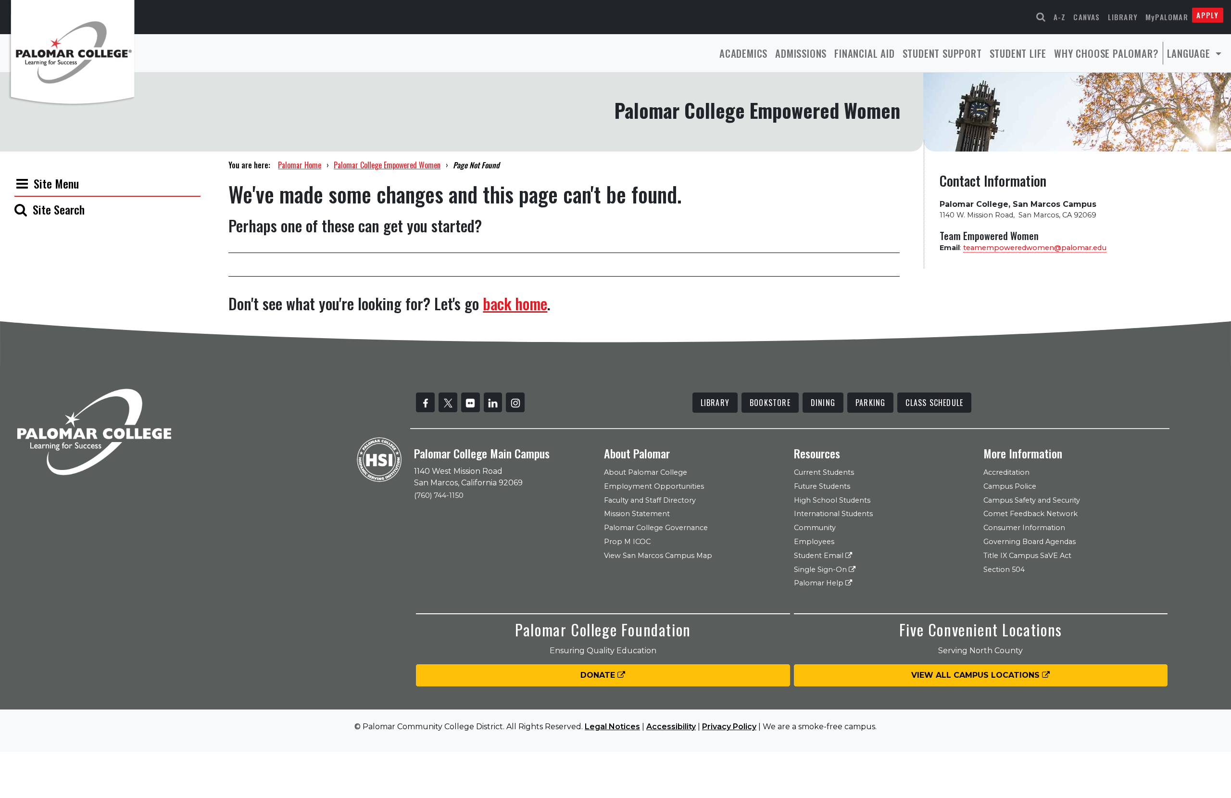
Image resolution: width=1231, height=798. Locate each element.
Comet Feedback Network (1030, 513)
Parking (870, 402)
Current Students (824, 472)
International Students (833, 513)
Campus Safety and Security (1031, 500)
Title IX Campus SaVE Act (1027, 555)
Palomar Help (819, 583)
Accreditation (1006, 472)
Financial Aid (864, 53)
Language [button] (1190, 53)
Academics (743, 53)
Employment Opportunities (654, 486)
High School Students (832, 500)
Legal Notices (612, 726)
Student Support (942, 53)
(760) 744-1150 (439, 495)
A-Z (1060, 17)
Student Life (1018, 53)
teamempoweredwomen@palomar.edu (1034, 247)
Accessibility (671, 726)
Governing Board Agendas (1029, 541)
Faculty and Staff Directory (650, 500)
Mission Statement (637, 513)
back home (515, 303)
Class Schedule (934, 402)
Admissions (801, 53)
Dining (823, 402)
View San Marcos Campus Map (658, 555)
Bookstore (770, 402)
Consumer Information (1024, 527)
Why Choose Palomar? (1106, 53)
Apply (1207, 15)
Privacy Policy (729, 726)
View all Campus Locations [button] (976, 675)
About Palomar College (645, 472)
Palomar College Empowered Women (387, 165)
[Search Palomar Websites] (1041, 17)
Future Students (822, 486)
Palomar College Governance (656, 527)
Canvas (1086, 17)
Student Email (819, 555)
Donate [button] (598, 675)
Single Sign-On (821, 569)
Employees (814, 541)
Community (815, 527)
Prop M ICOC (627, 541)
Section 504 (1004, 569)
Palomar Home (299, 165)
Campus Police (1009, 486)
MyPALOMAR (1166, 17)
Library (1123, 17)
